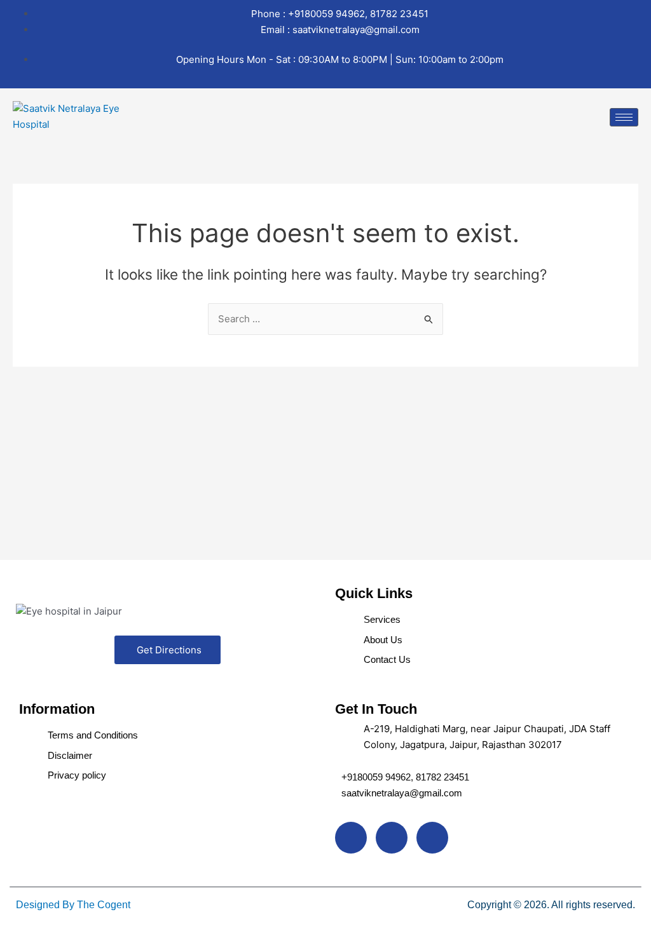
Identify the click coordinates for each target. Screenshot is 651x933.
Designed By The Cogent (73, 904)
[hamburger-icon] (624, 117)
